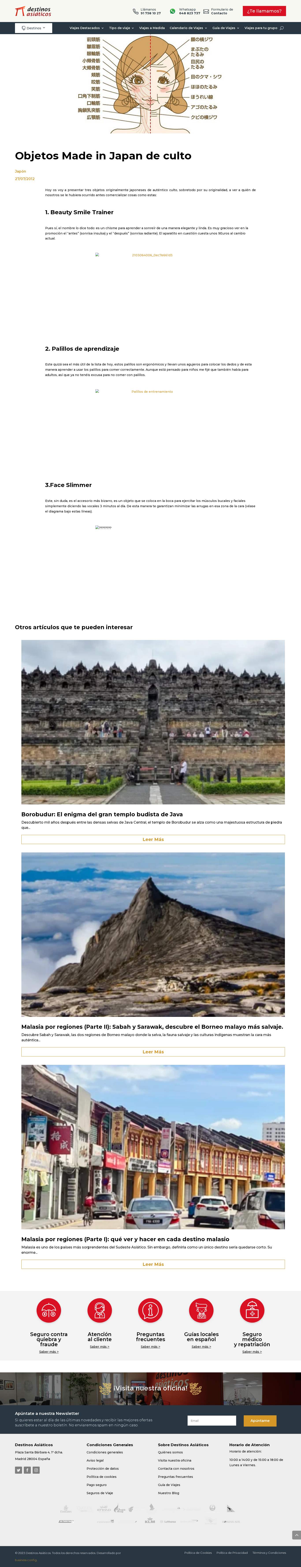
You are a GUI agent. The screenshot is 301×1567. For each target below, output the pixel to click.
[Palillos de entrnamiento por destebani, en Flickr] (150, 426)
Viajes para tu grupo (261, 28)
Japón (20, 171)
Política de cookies (102, 1477)
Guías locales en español (201, 1336)
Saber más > (49, 1352)
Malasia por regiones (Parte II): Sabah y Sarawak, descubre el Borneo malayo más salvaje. (152, 1026)
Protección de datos (103, 1469)
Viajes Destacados (85, 28)
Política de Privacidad (232, 1552)
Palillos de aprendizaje (85, 348)
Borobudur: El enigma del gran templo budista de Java (102, 814)
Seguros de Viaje (100, 1493)
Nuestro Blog (168, 1493)
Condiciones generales (105, 1452)
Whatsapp (189, 11)
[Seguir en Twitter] (18, 1470)
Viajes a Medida (152, 28)
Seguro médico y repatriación (252, 1339)
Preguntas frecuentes (150, 1336)
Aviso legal (95, 1460)
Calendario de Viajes (186, 28)
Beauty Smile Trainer (81, 212)
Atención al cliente (100, 1336)
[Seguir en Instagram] (36, 1470)
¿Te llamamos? (264, 11)
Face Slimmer (71, 485)
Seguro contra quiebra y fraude (49, 1339)
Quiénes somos (170, 1452)
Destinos (31, 28)
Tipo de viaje (119, 28)
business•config (26, 1560)
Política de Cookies (198, 1552)
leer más (153, 839)
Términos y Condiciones (269, 1552)
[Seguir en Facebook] (27, 1470)
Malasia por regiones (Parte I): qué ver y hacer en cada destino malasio (125, 1239)
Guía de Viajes (223, 28)
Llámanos (151, 11)
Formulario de (222, 11)
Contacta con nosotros (176, 1469)
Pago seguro (97, 1485)
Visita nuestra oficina (174, 1460)
